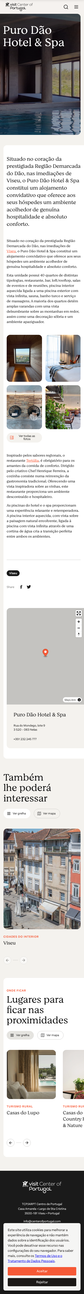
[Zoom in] (79, 622)
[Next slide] (27, 1143)
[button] (76, 7)
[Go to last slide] (10, 1143)
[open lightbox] (24, 358)
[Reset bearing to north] (79, 634)
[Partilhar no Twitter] (29, 587)
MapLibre (70, 700)
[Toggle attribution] (79, 699)
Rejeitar (42, 1282)
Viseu (11, 251)
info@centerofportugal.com (42, 1221)
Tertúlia (32, 460)
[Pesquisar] (66, 7)
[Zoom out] (79, 628)
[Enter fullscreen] (79, 613)
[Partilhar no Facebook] (21, 587)
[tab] (16, 813)
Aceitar (42, 1271)
